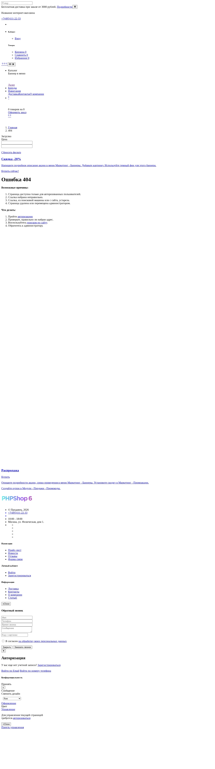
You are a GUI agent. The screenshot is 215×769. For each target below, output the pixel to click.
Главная (12, 127)
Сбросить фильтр (11, 152)
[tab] (24, 703)
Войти (11, 572)
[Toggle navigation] (12, 64)
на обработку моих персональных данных (42, 641)
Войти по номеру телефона (35, 670)
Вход (17, 38)
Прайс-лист (14, 550)
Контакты (24, 94)
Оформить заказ (17, 112)
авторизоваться (21, 718)
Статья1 (12, 597)
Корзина (20, 51)
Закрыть (7, 647)
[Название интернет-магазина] (17, 504)
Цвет (4, 706)
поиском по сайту (37, 222)
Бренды (12, 88)
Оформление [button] (8, 703)
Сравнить (21, 55)
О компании (37, 94)
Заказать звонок (22, 647)
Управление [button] (8, 709)
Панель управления (12, 727)
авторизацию (25, 216)
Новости (13, 553)
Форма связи (15, 559)
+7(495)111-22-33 (11, 18)
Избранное (22, 58)
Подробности (64, 6)
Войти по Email (10, 670)
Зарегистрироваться (19, 575)
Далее (11, 84)
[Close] (74, 7)
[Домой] (1, 64)
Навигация (14, 91)
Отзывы (12, 556)
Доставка (13, 94)
